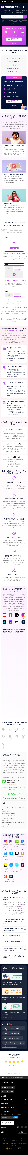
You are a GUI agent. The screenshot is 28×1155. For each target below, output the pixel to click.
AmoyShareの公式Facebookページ (22, 1127)
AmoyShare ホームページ (7, 2)
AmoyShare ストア (8, 1092)
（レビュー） (18, 789)
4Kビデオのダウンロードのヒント (13, 1038)
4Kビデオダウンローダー (17, 846)
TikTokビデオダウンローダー (22, 869)
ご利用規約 (4, 1138)
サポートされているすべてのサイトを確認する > (14, 772)
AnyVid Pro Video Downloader (13, 781)
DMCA (23, 1138)
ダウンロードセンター (9, 1087)
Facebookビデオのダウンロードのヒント (14, 1043)
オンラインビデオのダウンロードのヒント (13, 1028)
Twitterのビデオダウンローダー (5, 859)
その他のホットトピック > (9, 1047)
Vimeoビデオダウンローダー (11, 858)
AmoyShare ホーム (5, 1078)
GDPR (5, 1140)
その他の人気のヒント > (8, 1017)
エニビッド (11, 763)
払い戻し (22, 1140)
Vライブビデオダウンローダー (17, 870)
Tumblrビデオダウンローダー (11, 881)
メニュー (26, 1)
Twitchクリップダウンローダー (11, 847)
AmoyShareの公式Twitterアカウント (25, 1127)
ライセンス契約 (18, 1138)
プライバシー (10, 1138)
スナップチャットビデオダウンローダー (5, 870)
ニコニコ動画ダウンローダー (17, 858)
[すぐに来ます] (18, 1127)
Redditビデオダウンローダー (5, 881)
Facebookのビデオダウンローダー (23, 847)
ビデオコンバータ (19, 448)
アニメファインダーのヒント (11, 1033)
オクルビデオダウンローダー (22, 858)
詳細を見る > (14, 43)
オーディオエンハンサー (13, 461)
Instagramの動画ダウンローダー (5, 847)
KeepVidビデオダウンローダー (11, 870)
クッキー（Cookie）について (13, 1140)
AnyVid (14, 321)
